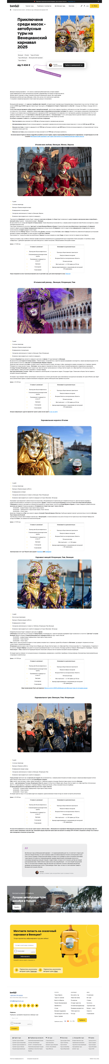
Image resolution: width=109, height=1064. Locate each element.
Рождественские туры (77, 1040)
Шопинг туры (75, 1048)
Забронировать (25, 956)
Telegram (68, 273)
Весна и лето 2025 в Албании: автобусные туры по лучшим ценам (66, 688)
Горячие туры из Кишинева (19, 1042)
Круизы (30, 1050)
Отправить (14, 1028)
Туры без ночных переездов (79, 1044)
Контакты (89, 1003)
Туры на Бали (63, 1044)
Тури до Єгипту (92, 1040)
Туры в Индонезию (64, 1048)
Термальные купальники (78, 1042)
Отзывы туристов (76, 1003)
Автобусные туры (60, 6)
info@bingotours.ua (16, 1001)
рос (88, 6)
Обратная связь (75, 997)
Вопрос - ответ (91, 1008)
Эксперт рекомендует (34, 1042)
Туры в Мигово (49, 1048)
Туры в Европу (58, 995)
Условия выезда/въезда (77, 1005)
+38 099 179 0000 (16, 995)
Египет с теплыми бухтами (35, 1044)
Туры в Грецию (92, 1044)
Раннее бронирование (60, 1003)
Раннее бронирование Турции (35, 1046)
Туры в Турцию (92, 1042)
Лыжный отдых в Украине (52, 1044)
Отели (56, 1008)
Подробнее (71, 1)
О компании (90, 995)
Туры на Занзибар (64, 1046)
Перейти (16, 907)
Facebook (40, 551)
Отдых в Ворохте (50, 1040)
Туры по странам (59, 997)
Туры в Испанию (93, 1046)
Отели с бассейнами (51, 1046)
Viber (56, 971)
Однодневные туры (77, 1046)
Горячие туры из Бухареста (19, 1044)
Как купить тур (75, 995)
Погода (73, 1013)
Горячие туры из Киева (18, 1040)
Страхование (90, 1013)
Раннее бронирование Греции (35, 1040)
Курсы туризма (58, 1016)
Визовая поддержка (60, 1011)
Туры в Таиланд (64, 1042)
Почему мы (74, 1000)
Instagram (48, 551)
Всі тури (89, 997)
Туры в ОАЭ (91, 1048)
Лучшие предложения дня (18, 1048)
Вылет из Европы (59, 1000)
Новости (89, 1011)
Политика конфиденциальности (17, 1058)
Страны (89, 1000)
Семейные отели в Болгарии (35, 1048)
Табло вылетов (75, 1011)
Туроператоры (91, 1005)
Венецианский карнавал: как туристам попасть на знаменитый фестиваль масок (57, 136)
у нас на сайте (53, 411)
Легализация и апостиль (61, 1013)
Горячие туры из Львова (18, 1046)
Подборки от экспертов (44, 6)
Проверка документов (77, 1008)
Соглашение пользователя (32, 1058)
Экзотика (71, 6)
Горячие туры (30, 6)
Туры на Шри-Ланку (65, 1040)
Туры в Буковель (50, 1042)
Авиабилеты (57, 1005)
